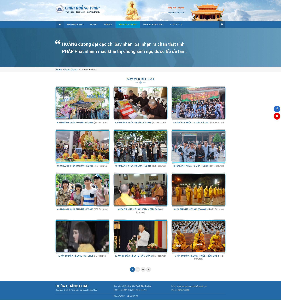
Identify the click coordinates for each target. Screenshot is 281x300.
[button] (222, 24)
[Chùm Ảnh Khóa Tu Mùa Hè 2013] (82, 190)
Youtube (134, 296)
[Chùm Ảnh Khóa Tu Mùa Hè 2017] (198, 103)
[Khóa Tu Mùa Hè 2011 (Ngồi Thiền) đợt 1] (198, 236)
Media (107, 24)
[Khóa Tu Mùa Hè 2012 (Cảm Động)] (140, 236)
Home (59, 69)
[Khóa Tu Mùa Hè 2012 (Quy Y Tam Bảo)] (140, 190)
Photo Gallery (127, 24)
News (93, 24)
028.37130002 (183, 290)
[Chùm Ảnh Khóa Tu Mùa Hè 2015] (140, 146)
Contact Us (176, 24)
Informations (74, 24)
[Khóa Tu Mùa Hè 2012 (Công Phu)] (198, 190)
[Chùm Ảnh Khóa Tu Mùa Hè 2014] (198, 146)
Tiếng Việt (172, 8)
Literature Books (152, 24)
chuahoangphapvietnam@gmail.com (192, 286)
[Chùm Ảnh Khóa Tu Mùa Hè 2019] (82, 103)
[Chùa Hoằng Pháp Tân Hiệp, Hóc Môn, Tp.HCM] (140, 8)
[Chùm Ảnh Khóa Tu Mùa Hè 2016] (82, 146)
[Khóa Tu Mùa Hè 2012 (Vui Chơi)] (82, 236)
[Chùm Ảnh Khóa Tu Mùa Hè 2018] (140, 103)
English (181, 8)
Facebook (120, 296)
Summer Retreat (88, 69)
